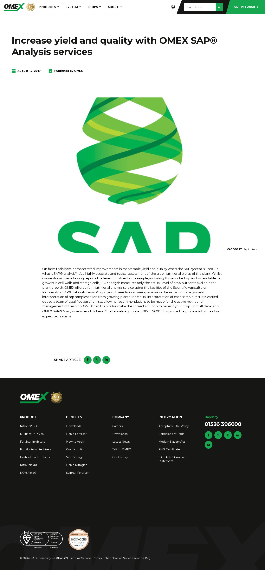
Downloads (73, 426)
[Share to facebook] (87, 360)
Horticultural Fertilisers (35, 457)
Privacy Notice (102, 558)
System (72, 7)
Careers (117, 426)
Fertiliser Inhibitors (32, 441)
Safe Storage (75, 457)
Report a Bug (141, 558)
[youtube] (208, 444)
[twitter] (218, 435)
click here (95, 311)
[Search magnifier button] (219, 7)
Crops (92, 7)
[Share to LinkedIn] (106, 360)
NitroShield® (28, 465)
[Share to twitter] (97, 360)
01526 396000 (223, 421)
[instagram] (228, 435)
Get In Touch (244, 6)
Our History (120, 457)
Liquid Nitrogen (76, 465)
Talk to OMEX (121, 449)
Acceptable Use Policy (173, 426)
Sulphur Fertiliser (77, 472)
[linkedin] (237, 435)
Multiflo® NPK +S (32, 434)
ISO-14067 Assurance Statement (172, 459)
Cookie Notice (122, 558)
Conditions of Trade (171, 434)
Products (47, 7)
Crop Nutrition (75, 449)
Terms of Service (80, 558)
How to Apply (75, 441)
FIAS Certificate (169, 449)
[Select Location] (173, 7)
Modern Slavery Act (171, 441)
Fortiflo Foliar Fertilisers (35, 449)
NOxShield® (28, 472)
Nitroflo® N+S (29, 426)
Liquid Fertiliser (76, 434)
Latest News (121, 441)
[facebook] (208, 435)
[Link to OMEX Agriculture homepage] (19, 7)
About (113, 7)
